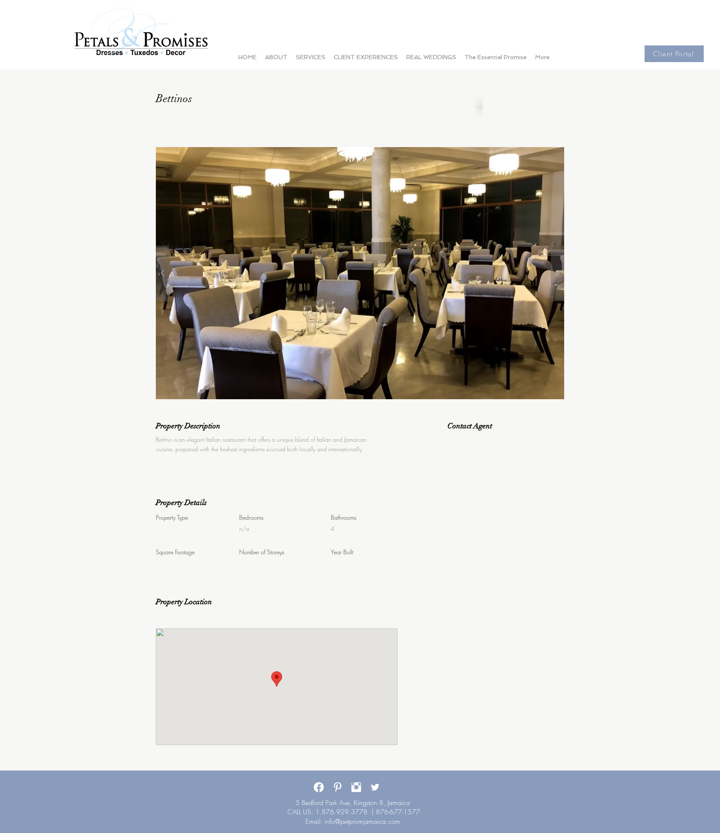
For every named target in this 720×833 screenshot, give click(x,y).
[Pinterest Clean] (337, 787)
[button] (360, 273)
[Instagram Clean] (356, 787)
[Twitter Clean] (375, 787)
